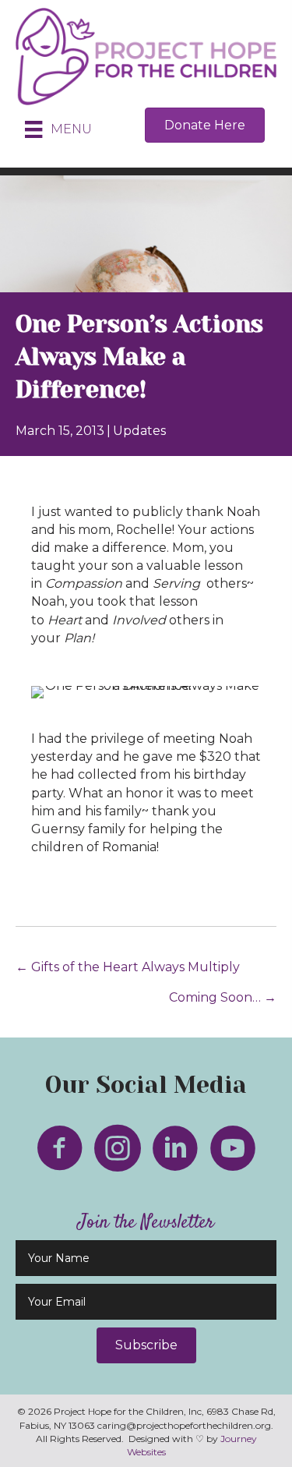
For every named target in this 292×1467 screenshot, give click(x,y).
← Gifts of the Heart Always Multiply (128, 967)
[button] (146, 1345)
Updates (139, 430)
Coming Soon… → (222, 997)
